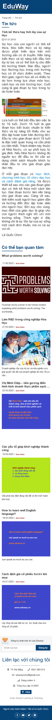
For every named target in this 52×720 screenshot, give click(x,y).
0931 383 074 (38, 669)
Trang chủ (6, 18)
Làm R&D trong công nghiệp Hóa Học (24, 321)
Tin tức (18, 18)
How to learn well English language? (19, 512)
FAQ (27, 692)
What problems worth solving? (22, 255)
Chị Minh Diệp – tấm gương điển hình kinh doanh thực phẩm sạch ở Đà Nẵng (25, 384)
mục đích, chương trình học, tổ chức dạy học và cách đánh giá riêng (26, 177)
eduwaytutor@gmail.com (28, 675)
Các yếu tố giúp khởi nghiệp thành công (25, 448)
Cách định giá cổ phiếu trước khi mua (24, 575)
